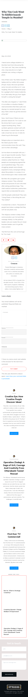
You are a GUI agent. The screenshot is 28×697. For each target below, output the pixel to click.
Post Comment (14, 368)
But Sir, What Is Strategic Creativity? (14, 586)
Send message (9, 674)
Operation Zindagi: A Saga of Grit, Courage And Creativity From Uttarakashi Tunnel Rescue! (14, 468)
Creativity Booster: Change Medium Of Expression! (14, 605)
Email (7, 337)
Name (7, 328)
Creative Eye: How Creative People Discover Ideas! (14, 399)
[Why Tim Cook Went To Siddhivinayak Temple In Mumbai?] (14, 46)
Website (4, 347)
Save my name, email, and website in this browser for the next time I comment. (14, 361)
